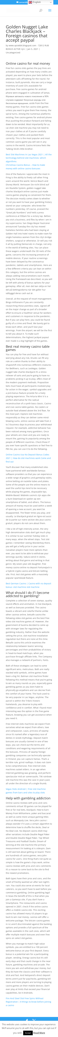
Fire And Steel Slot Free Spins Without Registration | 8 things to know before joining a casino (28, 1002)
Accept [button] (28, 1033)
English (36, 2)
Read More (39, 1032)
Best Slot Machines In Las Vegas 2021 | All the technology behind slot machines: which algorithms (29, 158)
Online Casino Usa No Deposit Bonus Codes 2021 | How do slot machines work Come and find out (28, 458)
